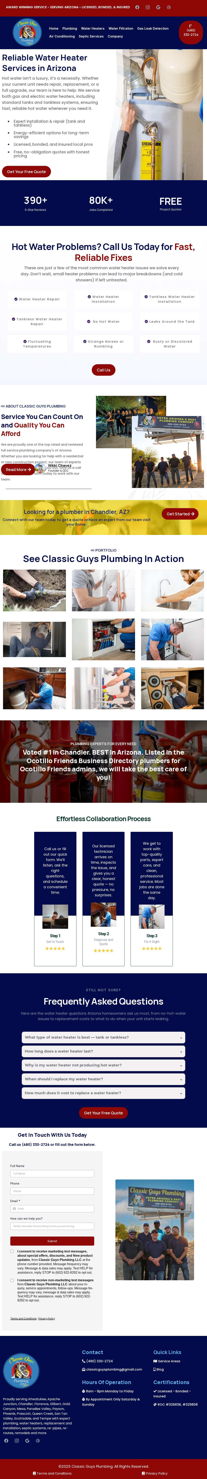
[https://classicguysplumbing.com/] (27, 32)
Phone (14, 1183)
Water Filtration (121, 28)
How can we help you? (26, 1218)
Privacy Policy (157, 1473)
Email (15, 1201)
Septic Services (91, 36)
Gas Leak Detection (153, 28)
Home (53, 28)
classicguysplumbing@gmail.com (114, 1369)
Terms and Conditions (54, 1473)
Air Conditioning (62, 36)
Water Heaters (93, 28)
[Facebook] (137, 7)
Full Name (17, 1166)
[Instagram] (148, 7)
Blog (160, 1369)
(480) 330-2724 (99, 1361)
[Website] (169, 7)
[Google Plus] (158, 7)
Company (115, 36)
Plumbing (69, 28)
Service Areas (169, 1361)
